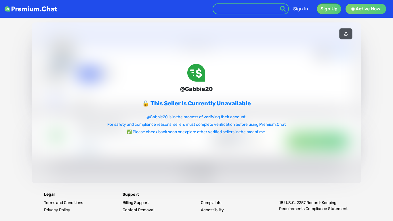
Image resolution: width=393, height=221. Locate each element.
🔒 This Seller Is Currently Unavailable (196, 103)
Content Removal (138, 209)
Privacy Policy (57, 209)
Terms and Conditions (63, 202)
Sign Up (328, 9)
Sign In (300, 9)
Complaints (211, 202)
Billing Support (136, 202)
